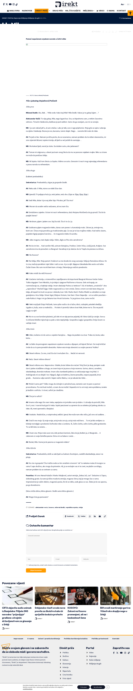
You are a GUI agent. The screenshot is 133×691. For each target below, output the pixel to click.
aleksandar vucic (41, 507)
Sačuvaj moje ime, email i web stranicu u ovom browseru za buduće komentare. (53, 565)
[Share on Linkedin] (112, 31)
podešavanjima (27, 689)
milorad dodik (60, 507)
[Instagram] (13, 4)
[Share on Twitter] (106, 31)
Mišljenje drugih (29, 31)
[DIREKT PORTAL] (66, 4)
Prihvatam (83, 687)
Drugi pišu (7, 603)
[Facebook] (4, 4)
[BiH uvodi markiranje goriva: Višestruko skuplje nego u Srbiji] (115, 596)
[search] (118, 4)
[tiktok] (16, 4)
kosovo (51, 507)
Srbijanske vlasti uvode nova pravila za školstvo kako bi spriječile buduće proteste (50, 611)
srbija (81, 507)
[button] (130, 13)
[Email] (100, 516)
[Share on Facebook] (102, 31)
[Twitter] (6, 4)
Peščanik (53, 101)
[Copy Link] (115, 31)
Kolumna (18, 31)
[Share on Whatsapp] (109, 31)
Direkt (10, 31)
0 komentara (126, 18)
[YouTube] (10, 4)
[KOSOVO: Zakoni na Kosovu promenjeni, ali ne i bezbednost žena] (83, 596)
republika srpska (72, 507)
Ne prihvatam (98, 687)
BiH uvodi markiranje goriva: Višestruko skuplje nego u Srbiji (115, 611)
